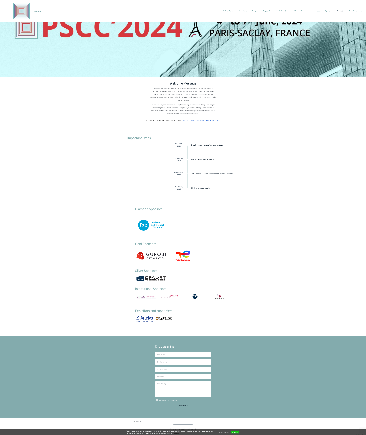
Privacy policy (137, 421)
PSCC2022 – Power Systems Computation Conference (201, 120)
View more (177, 433)
